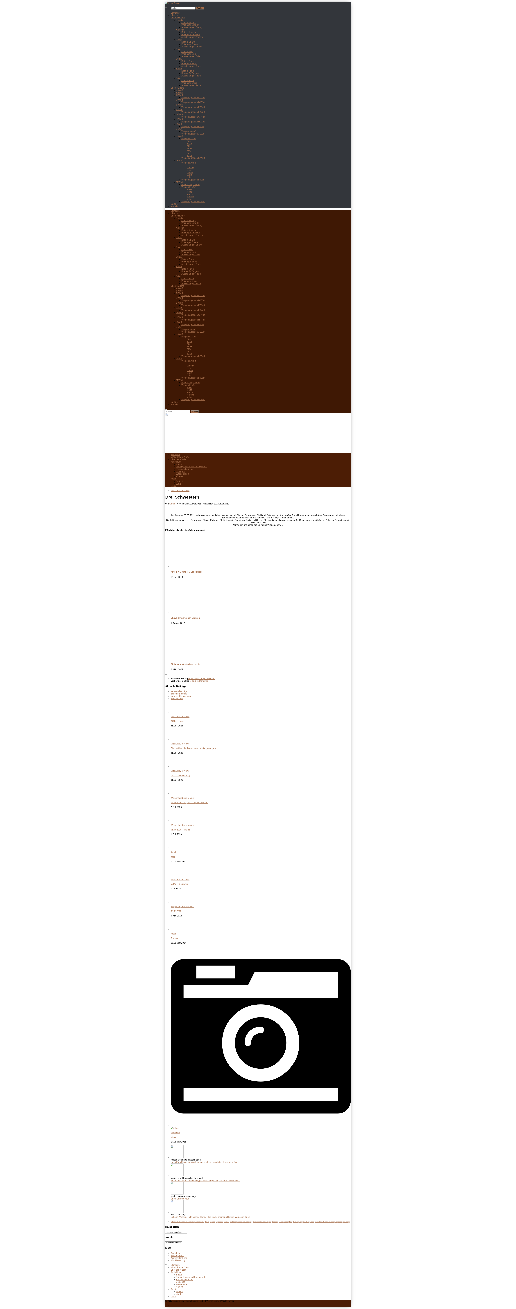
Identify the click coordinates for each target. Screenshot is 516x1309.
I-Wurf (179, 124)
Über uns (175, 15)
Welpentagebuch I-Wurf (192, 126)
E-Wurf (179, 105)
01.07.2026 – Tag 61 (180, 830)
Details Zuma (187, 61)
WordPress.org (178, 1260)
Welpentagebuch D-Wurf (193, 102)
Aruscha (180, 30)
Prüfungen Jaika (189, 83)
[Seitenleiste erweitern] (166, 674)
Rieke (179, 68)
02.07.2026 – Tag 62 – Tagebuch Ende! (189, 802)
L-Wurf (179, 160)
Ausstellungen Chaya (191, 47)
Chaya (179, 39)
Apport (179, 464)
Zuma (179, 59)
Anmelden (175, 1253)
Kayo (189, 143)
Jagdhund (306, 1222)
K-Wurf (179, 136)
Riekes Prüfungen (190, 73)
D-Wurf (179, 100)
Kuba (189, 148)
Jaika (178, 78)
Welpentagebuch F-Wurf (193, 112)
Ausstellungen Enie (190, 56)
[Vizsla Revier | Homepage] (172, 3)
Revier (312, 1222)
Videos (179, 476)
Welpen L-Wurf (188, 163)
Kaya (189, 155)
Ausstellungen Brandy (192, 27)
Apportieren (219, 1222)
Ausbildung (176, 462)
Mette (189, 192)
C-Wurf (179, 95)
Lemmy (190, 167)
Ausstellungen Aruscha (192, 37)
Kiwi (189, 141)
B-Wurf (179, 93)
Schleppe (180, 471)
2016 (202, 1222)
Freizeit (179, 481)
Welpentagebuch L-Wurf (193, 180)
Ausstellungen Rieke (191, 76)
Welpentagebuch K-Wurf (193, 158)
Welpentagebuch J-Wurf (192, 134)
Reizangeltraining (184, 469)
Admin (172, 504)
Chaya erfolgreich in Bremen (185, 618)
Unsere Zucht (177, 88)
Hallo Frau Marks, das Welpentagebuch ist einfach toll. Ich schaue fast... (205, 1162)
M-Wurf (179, 182)
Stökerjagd (346, 1222)
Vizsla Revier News (180, 457)
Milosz (190, 199)
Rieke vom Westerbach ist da (185, 664)
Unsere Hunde (178, 18)
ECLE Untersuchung (180, 775)
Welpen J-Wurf (188, 131)
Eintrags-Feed (177, 1255)
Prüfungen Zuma (189, 63)
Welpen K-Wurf (188, 138)
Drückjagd (275, 1222)
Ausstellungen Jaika (191, 85)
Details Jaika (187, 80)
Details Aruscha (188, 32)
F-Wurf (179, 109)
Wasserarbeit (182, 474)
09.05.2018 (176, 911)
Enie (178, 49)
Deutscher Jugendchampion (262, 1222)
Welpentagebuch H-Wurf (193, 122)
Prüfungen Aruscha (190, 34)
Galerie (174, 204)
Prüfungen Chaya (189, 44)
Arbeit (173, 479)
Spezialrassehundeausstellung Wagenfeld (328, 1222)
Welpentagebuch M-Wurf (193, 201)
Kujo (189, 153)
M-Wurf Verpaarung (190, 184)
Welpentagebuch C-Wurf (193, 97)
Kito (189, 146)
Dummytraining (284, 1222)
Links (173, 486)
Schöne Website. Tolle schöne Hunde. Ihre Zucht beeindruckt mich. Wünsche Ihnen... (211, 1217)
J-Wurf (179, 129)
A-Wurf (179, 90)
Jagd (178, 483)
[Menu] (166, 7)
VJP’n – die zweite (179, 884)
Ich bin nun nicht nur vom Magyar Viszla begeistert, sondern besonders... (205, 1180)
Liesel (190, 170)
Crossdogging (247, 1222)
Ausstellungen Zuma (191, 66)
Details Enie (187, 51)
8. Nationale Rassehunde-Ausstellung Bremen (186, 1222)
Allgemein (175, 1132)
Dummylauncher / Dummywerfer (191, 466)
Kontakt (174, 206)
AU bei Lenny (177, 721)
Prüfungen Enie (188, 54)
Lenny (190, 172)
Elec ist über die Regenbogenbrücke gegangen (193, 748)
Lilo (188, 165)
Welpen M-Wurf (188, 187)
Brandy (179, 20)
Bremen (240, 1222)
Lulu (189, 177)
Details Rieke (187, 71)
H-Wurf (179, 119)
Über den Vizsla (178, 459)
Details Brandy (188, 22)
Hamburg (296, 1222)
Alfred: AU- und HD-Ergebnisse (187, 572)
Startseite (175, 13)
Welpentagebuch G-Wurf (193, 117)
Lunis (189, 175)
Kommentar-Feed (179, 1258)
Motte (189, 189)
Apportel (212, 1222)
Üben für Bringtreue (180, 1199)
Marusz (190, 197)
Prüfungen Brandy (190, 25)
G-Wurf (179, 114)
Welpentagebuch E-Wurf (193, 107)
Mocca (190, 194)
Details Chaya (188, 42)
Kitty (189, 151)
